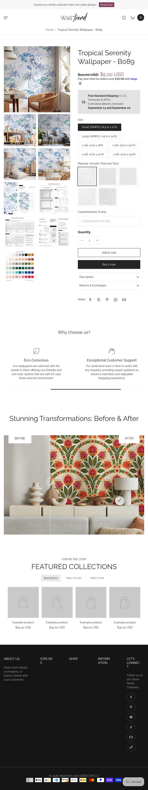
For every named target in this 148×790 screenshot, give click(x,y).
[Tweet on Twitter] (98, 299)
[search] (123, 17)
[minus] (82, 240)
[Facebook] (131, 697)
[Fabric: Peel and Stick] (128, 176)
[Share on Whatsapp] (115, 299)
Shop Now (106, 4)
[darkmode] (140, 17)
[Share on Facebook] (90, 299)
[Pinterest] (131, 707)
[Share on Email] (124, 299)
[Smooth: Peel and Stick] (87, 176)
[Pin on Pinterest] (107, 299)
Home (49, 29)
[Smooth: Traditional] (87, 197)
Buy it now (109, 264)
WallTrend (66, 775)
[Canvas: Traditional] (107, 197)
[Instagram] (131, 717)
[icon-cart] (132, 17)
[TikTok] (131, 727)
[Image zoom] (37, 79)
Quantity (84, 232)
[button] (109, 252)
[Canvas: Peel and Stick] (107, 176)
